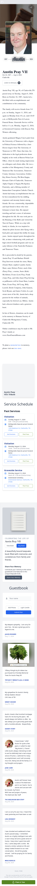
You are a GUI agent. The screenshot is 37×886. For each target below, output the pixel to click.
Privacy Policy (13, 877)
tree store (17, 348)
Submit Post (18, 612)
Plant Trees (26, 434)
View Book (10, 546)
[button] (18, 655)
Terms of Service (24, 877)
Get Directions (11, 434)
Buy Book (21, 546)
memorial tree (15, 345)
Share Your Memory (13, 577)
